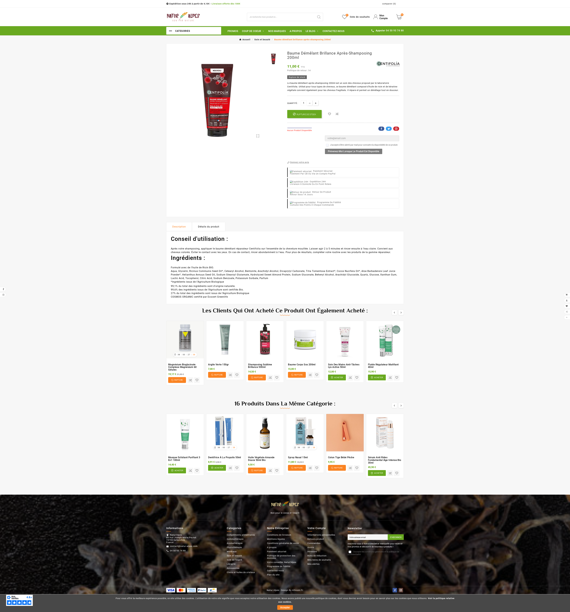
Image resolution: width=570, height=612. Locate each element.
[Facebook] (395, 590)
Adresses (312, 551)
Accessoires (233, 568)
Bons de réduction (317, 555)
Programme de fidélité (278, 566)
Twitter (389, 129)
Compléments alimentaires (241, 535)
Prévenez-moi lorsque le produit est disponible (353, 151)
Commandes (313, 543)
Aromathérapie (235, 543)
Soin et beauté (234, 555)
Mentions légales (276, 539)
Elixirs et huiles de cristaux (241, 572)
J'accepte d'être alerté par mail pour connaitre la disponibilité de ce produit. (364, 145)
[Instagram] (401, 590)
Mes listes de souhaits (319, 560)
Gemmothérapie (235, 539)
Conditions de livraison (279, 535)
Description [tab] (179, 226)
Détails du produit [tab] (208, 226)
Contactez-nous (275, 570)
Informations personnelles (321, 535)
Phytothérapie (234, 547)
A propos (272, 547)
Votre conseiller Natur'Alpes (281, 562)
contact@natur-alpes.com (184, 546)
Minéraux (232, 551)
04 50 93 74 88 (178, 550)
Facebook (381, 129)
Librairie (231, 564)
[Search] (318, 17)
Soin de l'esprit (234, 560)
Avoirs (310, 547)
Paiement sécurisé (276, 551)
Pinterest (396, 129)
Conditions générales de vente (283, 543)
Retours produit (315, 539)
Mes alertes (313, 564)
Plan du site (273, 575)
